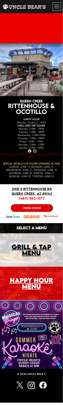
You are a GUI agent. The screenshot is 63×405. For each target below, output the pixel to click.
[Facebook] (43, 385)
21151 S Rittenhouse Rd (32, 189)
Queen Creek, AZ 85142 (32, 194)
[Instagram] (31, 385)
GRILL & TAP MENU (31, 250)
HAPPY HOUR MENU (31, 283)
